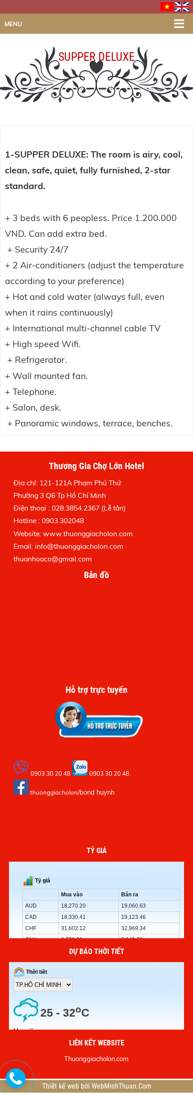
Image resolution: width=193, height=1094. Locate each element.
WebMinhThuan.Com (121, 1086)
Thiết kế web (61, 1086)
